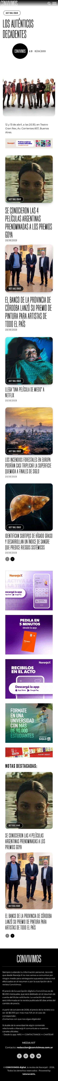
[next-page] (12, 559)
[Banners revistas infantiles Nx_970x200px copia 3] (29, 150)
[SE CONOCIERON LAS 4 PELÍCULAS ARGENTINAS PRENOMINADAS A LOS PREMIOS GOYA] (29, 179)
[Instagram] (25, 1056)
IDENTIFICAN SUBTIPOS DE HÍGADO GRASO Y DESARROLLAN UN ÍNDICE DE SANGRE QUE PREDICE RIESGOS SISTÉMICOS (29, 541)
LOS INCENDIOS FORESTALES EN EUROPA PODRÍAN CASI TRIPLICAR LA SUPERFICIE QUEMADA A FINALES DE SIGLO (28, 465)
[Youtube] (38, 1056)
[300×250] (29, 656)
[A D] (20, 51)
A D (31, 51)
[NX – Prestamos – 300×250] (29, 701)
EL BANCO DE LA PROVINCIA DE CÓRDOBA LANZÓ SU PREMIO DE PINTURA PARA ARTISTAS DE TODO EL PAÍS (28, 312)
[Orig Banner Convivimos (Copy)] (29, 759)
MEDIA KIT (29, 1042)
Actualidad (12, 13)
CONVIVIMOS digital (15, 1067)
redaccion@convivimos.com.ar (35, 1047)
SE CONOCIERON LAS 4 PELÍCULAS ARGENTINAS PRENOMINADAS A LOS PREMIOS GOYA (28, 222)
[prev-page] (7, 559)
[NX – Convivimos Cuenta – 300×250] (29, 612)
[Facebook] (19, 1056)
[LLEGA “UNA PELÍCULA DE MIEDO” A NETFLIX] (29, 360)
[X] (32, 1056)
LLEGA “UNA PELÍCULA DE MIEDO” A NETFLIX (24, 392)
